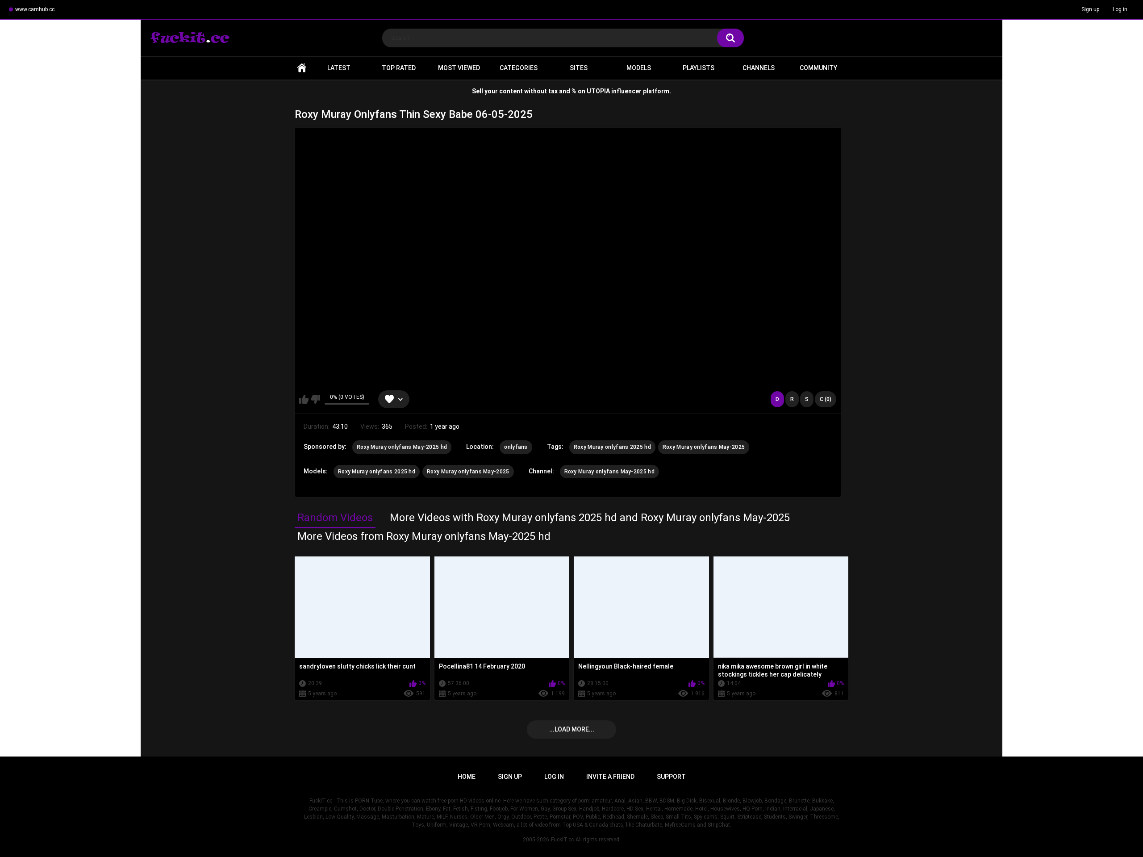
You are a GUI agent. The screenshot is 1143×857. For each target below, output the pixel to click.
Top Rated (399, 67)
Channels (759, 67)
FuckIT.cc (562, 839)
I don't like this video (315, 399)
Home (302, 68)
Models (638, 67)
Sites (579, 67)
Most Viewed (459, 67)
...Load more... (571, 729)
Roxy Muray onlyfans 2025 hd (612, 447)
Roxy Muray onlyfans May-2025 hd (402, 447)
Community (818, 67)
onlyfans (515, 447)
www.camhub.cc (34, 9)
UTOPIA (598, 91)
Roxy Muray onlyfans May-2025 (704, 447)
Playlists (698, 67)
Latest (338, 67)
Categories (519, 67)
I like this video (304, 399)
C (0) (825, 399)
